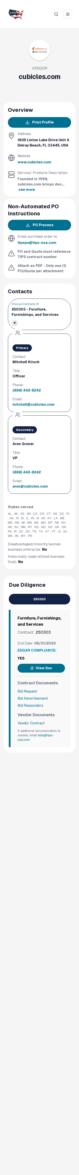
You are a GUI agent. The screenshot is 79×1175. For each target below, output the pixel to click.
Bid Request (27, 691)
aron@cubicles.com (30, 486)
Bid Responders (30, 705)
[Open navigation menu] (68, 14)
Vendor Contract (31, 723)
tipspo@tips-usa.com (37, 243)
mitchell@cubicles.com (34, 404)
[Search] (56, 14)
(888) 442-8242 (27, 390)
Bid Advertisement (33, 698)
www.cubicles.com (34, 162)
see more (26, 189)
